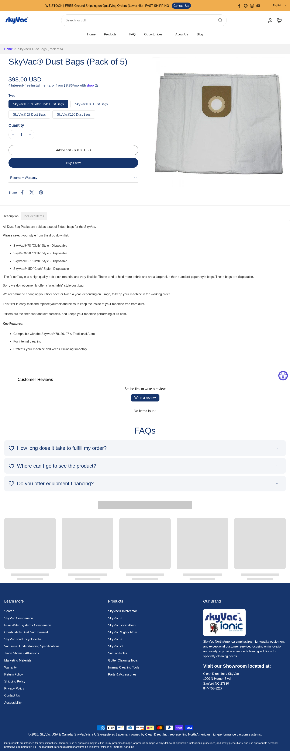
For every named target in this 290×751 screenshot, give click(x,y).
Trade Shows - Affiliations (21, 653)
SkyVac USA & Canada (56, 734)
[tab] (10, 216)
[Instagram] (252, 5)
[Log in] (270, 20)
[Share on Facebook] (22, 192)
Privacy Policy (14, 688)
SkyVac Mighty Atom (122, 632)
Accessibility (13, 702)
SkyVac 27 (115, 646)
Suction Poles (117, 653)
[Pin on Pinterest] (41, 192)
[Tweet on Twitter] (31, 192)
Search (9, 611)
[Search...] (220, 20)
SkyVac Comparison (18, 618)
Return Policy (13, 674)
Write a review (145, 398)
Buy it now (73, 163)
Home (8, 49)
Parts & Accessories (122, 674)
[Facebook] (239, 5)
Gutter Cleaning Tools (123, 660)
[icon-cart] (279, 20)
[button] (73, 150)
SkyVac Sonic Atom (122, 625)
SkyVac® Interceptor (122, 611)
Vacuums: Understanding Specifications (31, 646)
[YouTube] (258, 5)
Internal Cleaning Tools (123, 667)
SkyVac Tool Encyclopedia (22, 639)
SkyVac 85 (115, 618)
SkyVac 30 (115, 639)
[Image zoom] (219, 123)
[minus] (13, 134)
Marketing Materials (18, 660)
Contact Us (181, 5)
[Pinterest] (245, 5)
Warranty (10, 667)
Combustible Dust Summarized (26, 632)
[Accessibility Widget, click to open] (283, 375)
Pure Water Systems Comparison (27, 625)
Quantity (16, 125)
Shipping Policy (14, 681)
